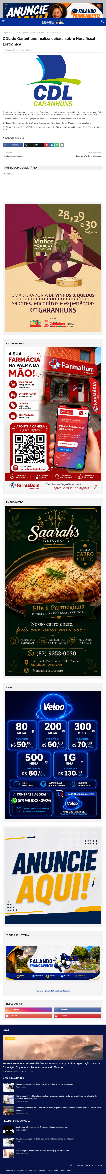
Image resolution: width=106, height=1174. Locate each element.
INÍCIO (71, 1166)
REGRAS (89, 1166)
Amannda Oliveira (11, 50)
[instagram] (28, 1010)
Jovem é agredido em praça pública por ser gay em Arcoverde (42, 1151)
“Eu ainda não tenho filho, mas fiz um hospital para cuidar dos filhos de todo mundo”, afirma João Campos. (58, 1109)
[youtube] (28, 1016)
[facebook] (77, 1010)
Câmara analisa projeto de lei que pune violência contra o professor (44, 1084)
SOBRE (80, 1166)
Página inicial (8, 33)
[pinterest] (77, 1016)
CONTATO (99, 1166)
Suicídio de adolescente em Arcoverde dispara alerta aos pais (41, 1127)
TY (71, 1170)
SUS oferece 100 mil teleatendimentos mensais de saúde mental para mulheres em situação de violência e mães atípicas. (56, 1097)
